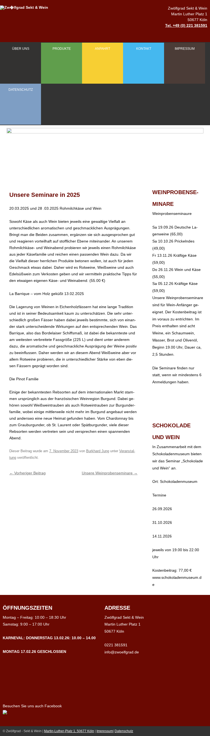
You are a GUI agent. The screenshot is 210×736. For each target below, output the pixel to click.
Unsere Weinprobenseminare (110, 473)
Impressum (185, 49)
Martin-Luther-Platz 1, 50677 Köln (69, 731)
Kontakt (143, 49)
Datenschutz (20, 90)
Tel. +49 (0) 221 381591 (186, 25)
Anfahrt (102, 49)
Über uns (20, 49)
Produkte (61, 49)
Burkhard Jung (97, 451)
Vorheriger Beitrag (27, 473)
